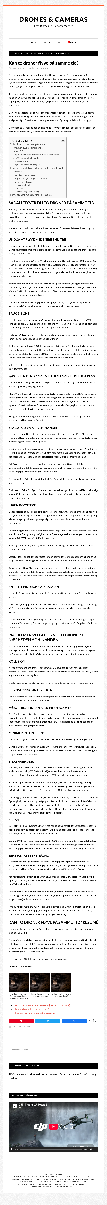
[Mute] (91, 1149)
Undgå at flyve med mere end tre (28, 147)
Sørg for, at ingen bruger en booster (30, 178)
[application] (53, 1127)
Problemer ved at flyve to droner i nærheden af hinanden (37, 168)
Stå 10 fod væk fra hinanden (26, 158)
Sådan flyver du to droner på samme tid (29, 144)
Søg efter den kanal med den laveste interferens (36, 154)
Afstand (20, 188)
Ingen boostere (20, 161)
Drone (27, 1027)
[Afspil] (12, 1149)
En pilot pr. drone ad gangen (26, 164)
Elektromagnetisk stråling (28, 191)
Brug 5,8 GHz (19, 151)
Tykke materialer (24, 185)
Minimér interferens (22, 181)
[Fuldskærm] (95, 1149)
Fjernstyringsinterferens (24, 175)
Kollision (17, 171)
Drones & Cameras (53, 19)
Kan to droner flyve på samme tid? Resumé (31, 194)
